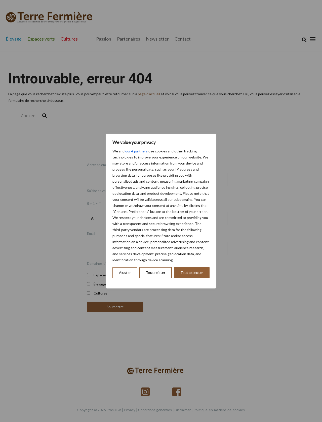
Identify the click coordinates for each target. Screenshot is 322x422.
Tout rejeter (155, 272)
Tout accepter (191, 272)
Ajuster (125, 272)
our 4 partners (136, 151)
